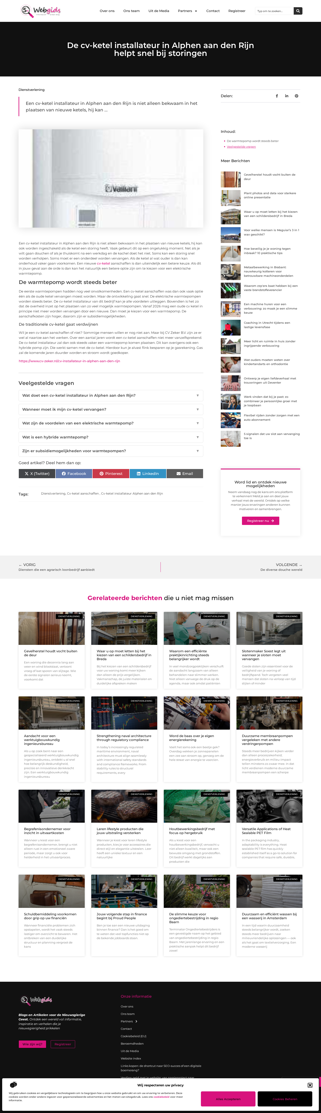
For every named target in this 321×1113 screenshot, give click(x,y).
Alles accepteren (228, 1099)
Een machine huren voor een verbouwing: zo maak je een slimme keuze (270, 308)
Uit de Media (158, 11)
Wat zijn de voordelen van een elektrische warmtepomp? (111, 423)
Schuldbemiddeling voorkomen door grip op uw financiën (50, 916)
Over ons (107, 11)
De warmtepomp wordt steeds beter (253, 141)
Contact (213, 11)
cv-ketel (103, 263)
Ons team (131, 11)
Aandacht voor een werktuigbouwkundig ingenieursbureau (42, 740)
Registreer (236, 11)
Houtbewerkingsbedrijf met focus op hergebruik (192, 831)
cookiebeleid (161, 1096)
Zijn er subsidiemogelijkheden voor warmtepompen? (111, 451)
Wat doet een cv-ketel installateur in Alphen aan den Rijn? (111, 395)
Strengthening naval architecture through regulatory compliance (124, 738)
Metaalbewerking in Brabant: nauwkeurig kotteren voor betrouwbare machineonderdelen (268, 271)
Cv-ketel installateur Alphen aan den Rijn (132, 493)
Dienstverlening (32, 90)
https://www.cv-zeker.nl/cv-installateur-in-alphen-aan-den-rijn (69, 361)
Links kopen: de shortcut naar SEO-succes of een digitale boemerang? (161, 1068)
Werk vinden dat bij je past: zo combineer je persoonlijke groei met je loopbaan (270, 401)
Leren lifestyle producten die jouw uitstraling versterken (120, 831)
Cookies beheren (285, 1099)
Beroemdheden (132, 1043)
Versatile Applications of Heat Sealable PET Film (266, 831)
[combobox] (274, 11)
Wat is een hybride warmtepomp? (111, 437)
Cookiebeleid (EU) (133, 1036)
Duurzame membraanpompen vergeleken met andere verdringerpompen (267, 740)
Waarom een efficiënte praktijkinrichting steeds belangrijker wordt (189, 655)
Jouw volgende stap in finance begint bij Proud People (122, 916)
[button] (310, 1085)
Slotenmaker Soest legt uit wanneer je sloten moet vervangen (264, 655)
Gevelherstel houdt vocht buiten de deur (50, 653)
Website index (131, 1058)
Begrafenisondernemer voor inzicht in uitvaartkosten (47, 831)
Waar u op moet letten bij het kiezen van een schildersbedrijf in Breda (124, 655)
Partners (185, 11)
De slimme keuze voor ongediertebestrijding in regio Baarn (193, 918)
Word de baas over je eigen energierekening (191, 738)
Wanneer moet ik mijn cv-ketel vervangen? (111, 409)
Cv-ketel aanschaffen (83, 493)
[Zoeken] (298, 11)
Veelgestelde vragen (241, 146)
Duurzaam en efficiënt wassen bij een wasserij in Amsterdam (269, 916)
